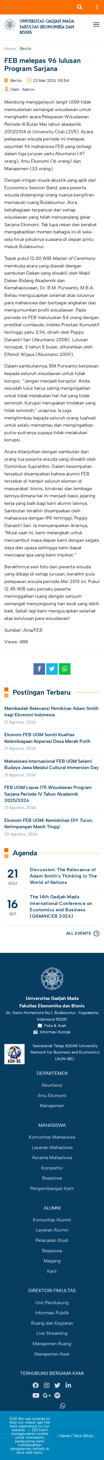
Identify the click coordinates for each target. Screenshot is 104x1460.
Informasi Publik (52, 1312)
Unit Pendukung (52, 1302)
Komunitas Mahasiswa (52, 1137)
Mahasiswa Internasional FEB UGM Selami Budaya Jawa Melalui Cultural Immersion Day (51, 764)
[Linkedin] (68, 1385)
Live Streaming (52, 1333)
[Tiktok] (41, 1406)
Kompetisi (52, 1168)
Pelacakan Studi (52, 1240)
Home (10, 48)
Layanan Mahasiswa (52, 1147)
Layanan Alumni (52, 1230)
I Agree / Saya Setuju (75, 1435)
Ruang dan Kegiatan (52, 1323)
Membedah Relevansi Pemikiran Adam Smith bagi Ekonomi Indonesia (51, 711)
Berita (25, 48)
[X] (57, 1385)
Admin (28, 89)
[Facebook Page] (35, 1385)
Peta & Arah (54, 1025)
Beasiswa (52, 1178)
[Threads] (68, 1395)
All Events (78, 933)
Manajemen (52, 1105)
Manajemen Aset (52, 1354)
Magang (52, 1261)
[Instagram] (46, 1385)
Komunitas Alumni (52, 1220)
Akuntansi (52, 1085)
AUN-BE (64, 1058)
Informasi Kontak (54, 1032)
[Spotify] (57, 1395)
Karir (52, 1271)
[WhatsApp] (63, 1406)
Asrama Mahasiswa (52, 1157)
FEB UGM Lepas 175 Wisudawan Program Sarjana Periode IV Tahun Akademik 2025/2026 (48, 794)
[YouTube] (35, 1395)
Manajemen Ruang (52, 1343)
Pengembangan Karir (52, 1188)
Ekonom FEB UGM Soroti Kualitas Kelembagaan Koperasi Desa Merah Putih (48, 738)
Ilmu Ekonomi (52, 1095)
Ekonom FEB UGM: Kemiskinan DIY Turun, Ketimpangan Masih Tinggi (48, 823)
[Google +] (46, 1395)
